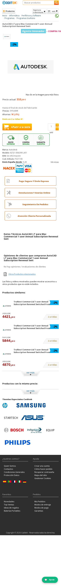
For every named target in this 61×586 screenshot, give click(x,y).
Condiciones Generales (14, 472)
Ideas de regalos (11, 507)
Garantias (38, 511)
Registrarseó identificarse (38, 11)
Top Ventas (9, 504)
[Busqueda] (56, 2)
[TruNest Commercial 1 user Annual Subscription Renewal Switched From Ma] (7, 306)
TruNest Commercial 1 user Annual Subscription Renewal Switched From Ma (34, 303)
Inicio (4, 15)
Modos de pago (41, 507)
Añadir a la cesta (20, 127)
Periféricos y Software (31, 15)
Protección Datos (11, 475)
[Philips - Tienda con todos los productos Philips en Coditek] (17, 442)
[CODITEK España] (10, 3)
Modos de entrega (42, 504)
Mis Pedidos (39, 501)
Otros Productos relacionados (22, 274)
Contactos (8, 469)
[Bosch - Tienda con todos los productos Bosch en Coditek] (14, 430)
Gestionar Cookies (42, 478)
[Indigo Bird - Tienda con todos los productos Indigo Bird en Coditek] (34, 430)
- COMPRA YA (41, 31)
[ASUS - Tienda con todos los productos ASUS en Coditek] (33, 417)
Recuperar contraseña (44, 472)
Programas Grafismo (26, 18)
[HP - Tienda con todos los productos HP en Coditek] (8, 405)
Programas (9, 18)
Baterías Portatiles (12, 511)
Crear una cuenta (42, 466)
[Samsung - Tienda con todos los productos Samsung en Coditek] (31, 405)
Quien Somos (10, 466)
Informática (14, 15)
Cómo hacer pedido (43, 469)
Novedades (9, 501)
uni (51, 132)
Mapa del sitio (40, 475)
